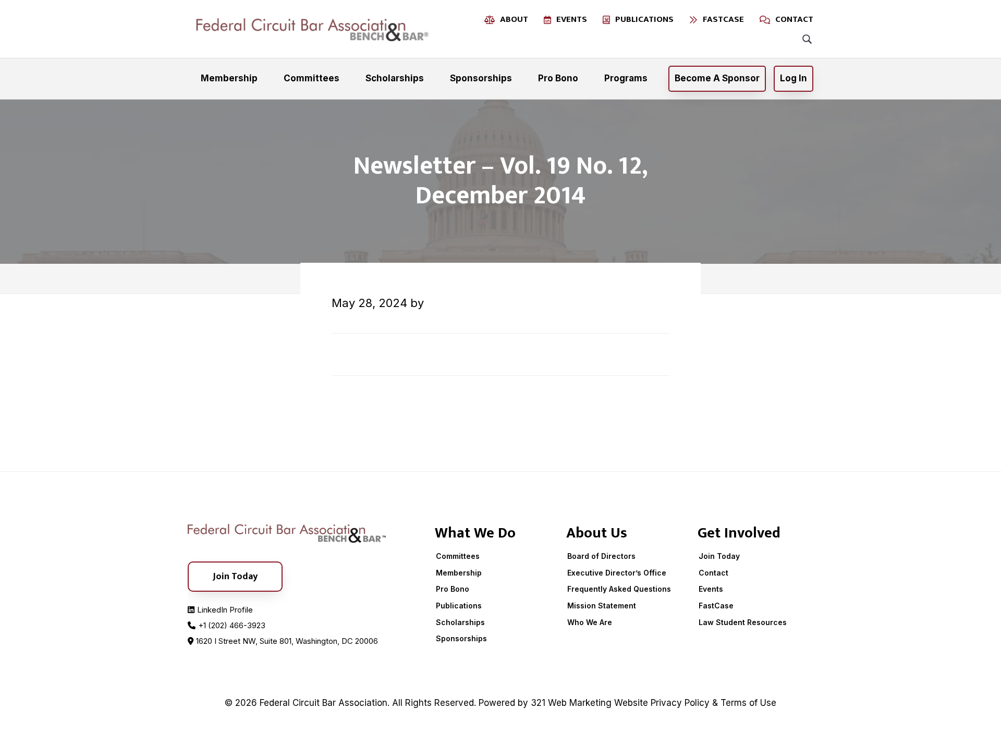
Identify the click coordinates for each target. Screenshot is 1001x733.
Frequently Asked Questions (619, 588)
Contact (713, 572)
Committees (458, 556)
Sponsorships (461, 638)
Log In (793, 78)
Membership (459, 572)
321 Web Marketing (571, 703)
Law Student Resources (743, 622)
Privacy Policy (680, 703)
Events (711, 588)
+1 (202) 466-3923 (231, 625)
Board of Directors (601, 556)
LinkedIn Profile (225, 610)
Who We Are (589, 622)
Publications (459, 605)
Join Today (719, 556)
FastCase (716, 605)
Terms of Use (748, 703)
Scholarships (460, 622)
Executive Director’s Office (616, 572)
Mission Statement (601, 605)
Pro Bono (452, 588)
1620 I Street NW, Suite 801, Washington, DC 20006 (287, 641)
